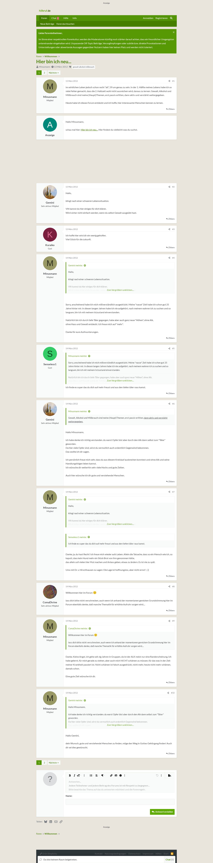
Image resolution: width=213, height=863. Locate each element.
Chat (55, 18)
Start (166, 853)
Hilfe (65, 18)
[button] (70, 775)
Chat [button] (169, 859)
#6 (173, 404)
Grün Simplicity (49, 853)
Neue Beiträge (47, 24)
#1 (173, 81)
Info (75, 18)
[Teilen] (169, 81)
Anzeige (50, 135)
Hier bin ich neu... (89, 129)
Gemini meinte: (75, 265)
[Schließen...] (173, 32)
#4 (173, 258)
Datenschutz (134, 853)
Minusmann (44, 66)
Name (69, 795)
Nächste (53, 72)
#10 (173, 693)
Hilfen (158, 853)
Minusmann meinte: (77, 356)
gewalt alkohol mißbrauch (83, 67)
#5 (173, 348)
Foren (44, 18)
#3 (173, 229)
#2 (173, 187)
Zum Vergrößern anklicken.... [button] (120, 290)
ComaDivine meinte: (78, 628)
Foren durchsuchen (65, 24)
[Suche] (171, 18)
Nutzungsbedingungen (115, 853)
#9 (173, 621)
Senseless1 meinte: (77, 537)
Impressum (148, 853)
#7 (173, 492)
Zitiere (171, 109)
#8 (173, 586)
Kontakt (99, 853)
